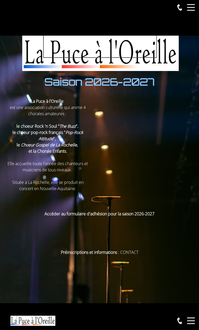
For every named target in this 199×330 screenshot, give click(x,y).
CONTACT (129, 252)
